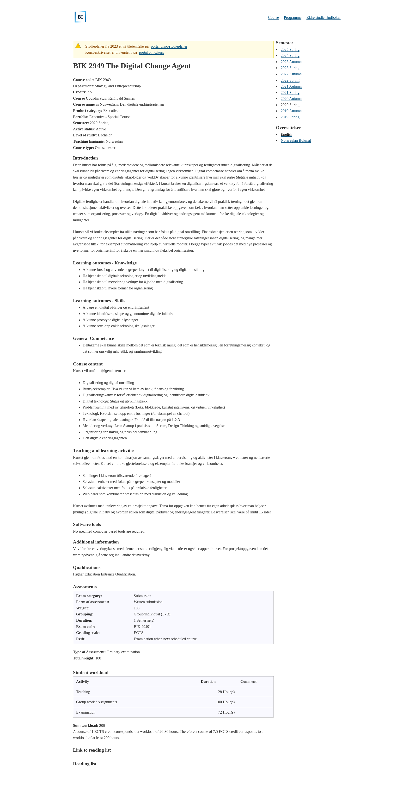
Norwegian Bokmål (296, 140)
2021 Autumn (291, 86)
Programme (292, 17)
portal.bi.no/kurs (151, 52)
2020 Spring (290, 105)
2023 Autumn (291, 62)
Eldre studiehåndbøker (323, 17)
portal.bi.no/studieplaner (169, 46)
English (286, 134)
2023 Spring (290, 68)
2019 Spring (290, 117)
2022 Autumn (291, 74)
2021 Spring (290, 92)
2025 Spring (290, 49)
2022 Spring (290, 80)
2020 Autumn (291, 98)
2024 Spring (290, 55)
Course (273, 17)
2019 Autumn (291, 111)
